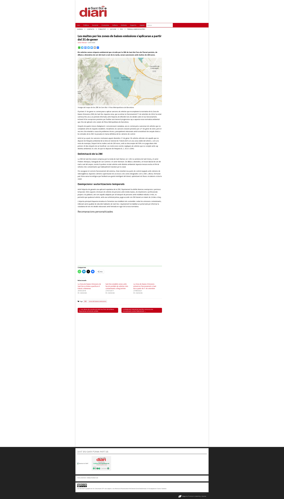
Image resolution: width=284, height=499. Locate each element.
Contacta (90, 29)
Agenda (80, 29)
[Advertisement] (120, 241)
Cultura (115, 25)
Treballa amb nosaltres (136, 29)
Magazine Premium (188, 496)
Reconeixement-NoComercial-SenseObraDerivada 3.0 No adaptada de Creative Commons (143, 488)
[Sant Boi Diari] (94, 10)
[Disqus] (120, 345)
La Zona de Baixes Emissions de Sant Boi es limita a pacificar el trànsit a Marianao (89, 286)
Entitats (124, 25)
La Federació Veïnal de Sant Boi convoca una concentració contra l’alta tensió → (138, 310)
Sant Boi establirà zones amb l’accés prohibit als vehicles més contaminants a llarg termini (117, 286)
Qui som (113, 29)
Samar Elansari (82, 43)
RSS (121, 29)
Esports (133, 25)
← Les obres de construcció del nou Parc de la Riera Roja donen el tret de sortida (96, 310)
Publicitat (102, 29)
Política (86, 25)
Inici (78, 25)
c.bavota (203, 496)
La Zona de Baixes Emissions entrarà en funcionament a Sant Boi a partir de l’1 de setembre (144, 286)
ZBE (85, 301)
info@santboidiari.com (92, 477)
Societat (95, 25)
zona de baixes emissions (97, 301)
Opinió (142, 25)
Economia (105, 25)
